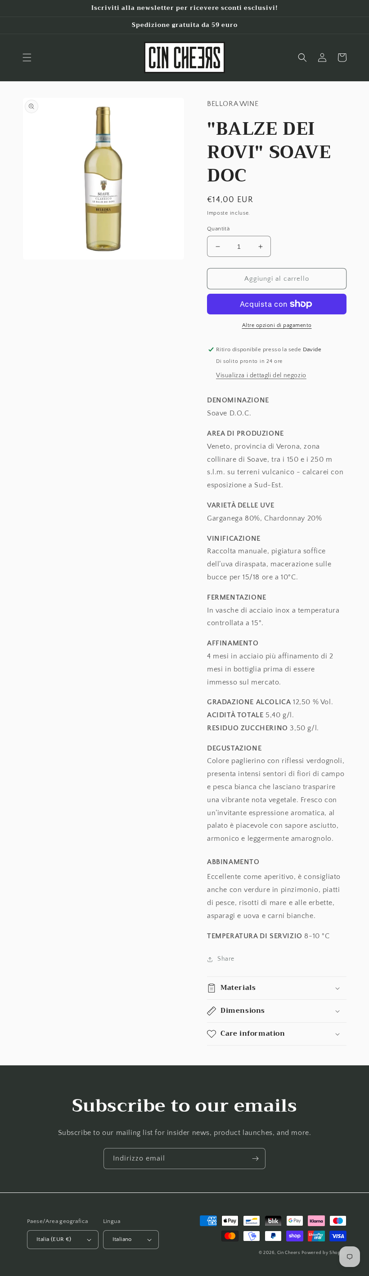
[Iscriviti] (255, 1158)
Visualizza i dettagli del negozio (261, 375)
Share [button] (225, 959)
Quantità (218, 228)
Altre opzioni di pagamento (277, 325)
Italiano (122, 1239)
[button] (27, 57)
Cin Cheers (288, 1252)
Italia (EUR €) (54, 1239)
